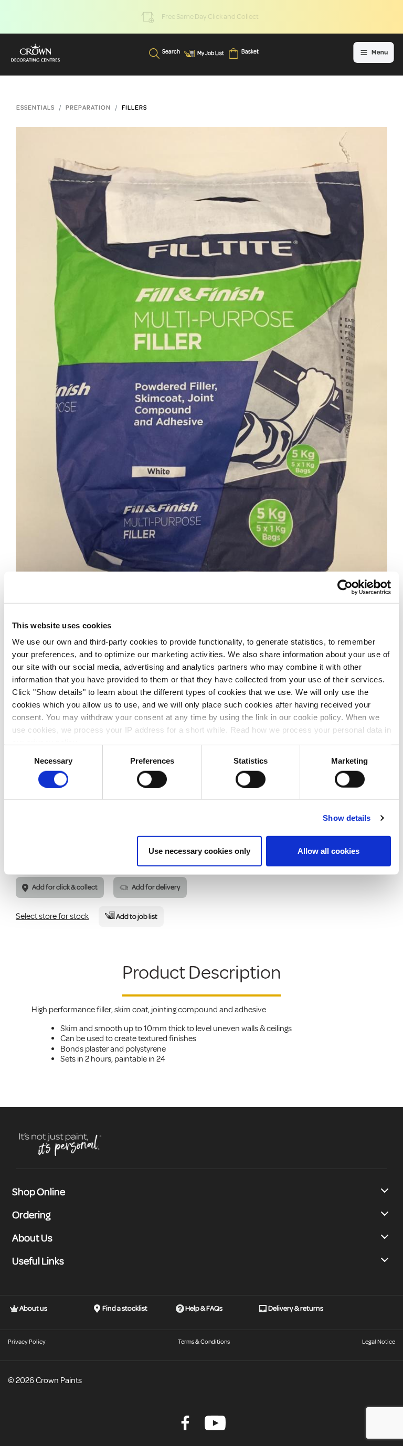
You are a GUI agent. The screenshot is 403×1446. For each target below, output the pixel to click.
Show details (346, 817)
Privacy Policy (27, 1342)
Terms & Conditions (204, 1342)
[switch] (152, 778)
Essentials (35, 108)
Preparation (88, 108)
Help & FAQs (203, 1308)
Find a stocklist (124, 1308)
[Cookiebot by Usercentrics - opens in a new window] (345, 587)
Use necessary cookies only (199, 851)
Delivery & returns (295, 1308)
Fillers (134, 108)
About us (32, 1308)
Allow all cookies (328, 851)
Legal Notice (378, 1342)
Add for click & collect (64, 887)
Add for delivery (156, 887)
